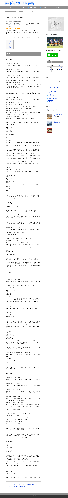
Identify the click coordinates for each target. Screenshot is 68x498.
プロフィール (22, 7)
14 (57, 67)
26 (52, 71)
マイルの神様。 (50, 97)
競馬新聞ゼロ (50, 92)
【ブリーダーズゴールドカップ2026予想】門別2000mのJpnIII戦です (58, 122)
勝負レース (19, 21)
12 (52, 67)
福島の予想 (10, 47)
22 (59, 69)
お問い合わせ (58, 7)
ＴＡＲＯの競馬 (50, 101)
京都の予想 (10, 46)
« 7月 (48, 75)
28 (57, 71)
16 (61, 67)
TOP (10, 11)
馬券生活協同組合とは (34, 7)
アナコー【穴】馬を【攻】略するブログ (55, 87)
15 (59, 67)
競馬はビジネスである (52, 91)
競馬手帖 (49, 94)
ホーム (10, 7)
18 (50, 69)
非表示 (11, 41)
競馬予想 (14, 21)
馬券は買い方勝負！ (51, 95)
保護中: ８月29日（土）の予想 (52, 109)
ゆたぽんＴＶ (46, 7)
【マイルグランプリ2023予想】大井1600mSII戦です (17, 486)
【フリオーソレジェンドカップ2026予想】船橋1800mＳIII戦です (58, 129)
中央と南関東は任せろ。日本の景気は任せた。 (55, 89)
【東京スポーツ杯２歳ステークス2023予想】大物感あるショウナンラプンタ (25, 484)
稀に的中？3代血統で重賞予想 (53, 98)
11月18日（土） (10, 43)
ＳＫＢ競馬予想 (50, 100)
